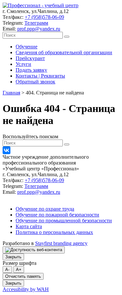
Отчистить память (23, 276)
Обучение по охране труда (45, 209)
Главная (11, 92)
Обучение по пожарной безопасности (57, 214)
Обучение (26, 46)
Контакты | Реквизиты (40, 76)
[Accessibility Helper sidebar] (34, 249)
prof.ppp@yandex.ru (38, 28)
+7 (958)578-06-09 (44, 17)
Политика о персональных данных (54, 232)
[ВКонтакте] (6, 150)
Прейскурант (30, 58)
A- (7, 269)
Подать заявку (31, 70)
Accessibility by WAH (26, 289)
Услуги (23, 64)
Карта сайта (29, 226)
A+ (18, 269)
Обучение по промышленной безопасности (64, 220)
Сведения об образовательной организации (64, 52)
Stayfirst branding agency (61, 243)
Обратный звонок (35, 81)
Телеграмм (36, 23)
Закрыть (13, 256)
